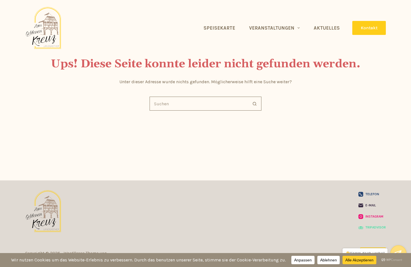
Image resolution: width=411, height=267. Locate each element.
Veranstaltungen (271, 28)
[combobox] (199, 104)
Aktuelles (327, 28)
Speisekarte (219, 28)
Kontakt (369, 27)
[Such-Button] (254, 103)
